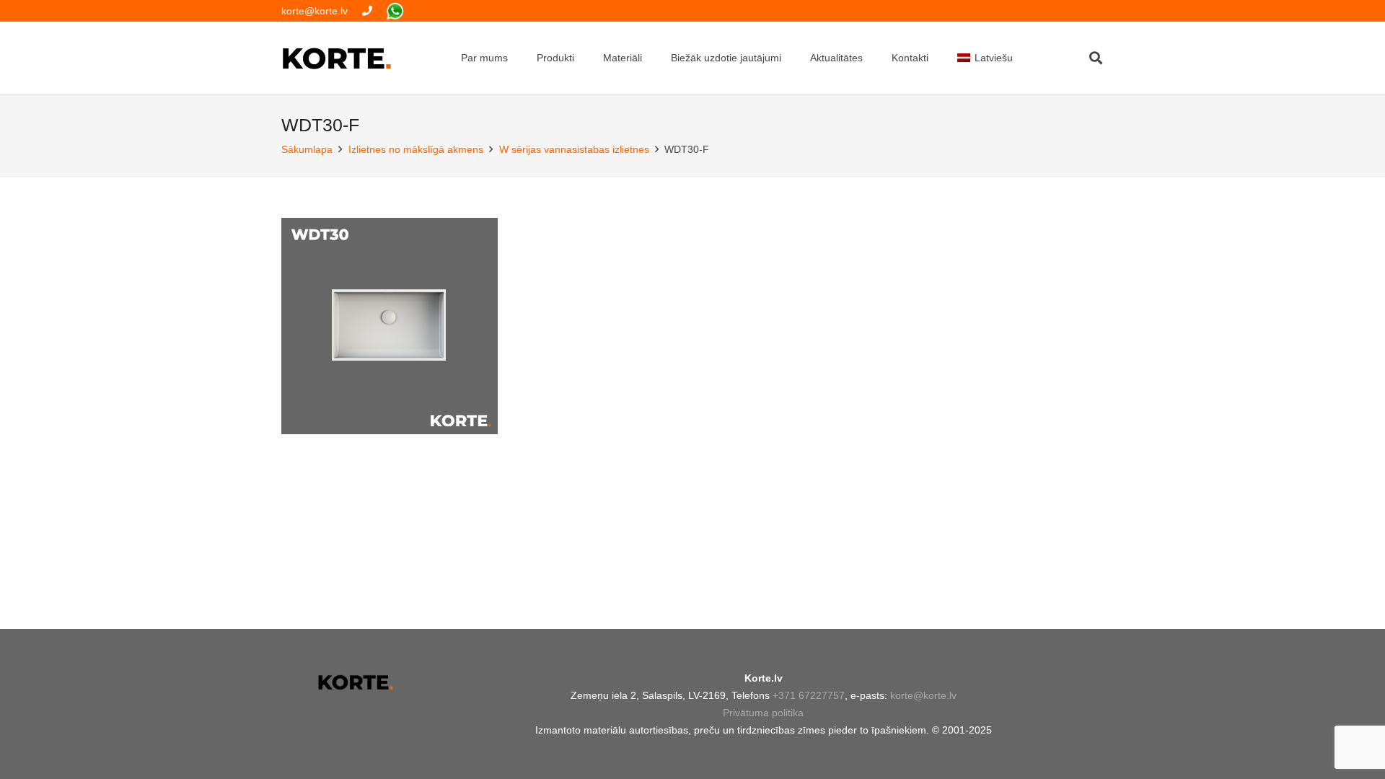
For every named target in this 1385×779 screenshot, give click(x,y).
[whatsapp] (395, 11)
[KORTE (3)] (336, 58)
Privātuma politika (763, 712)
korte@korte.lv (923, 695)
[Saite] (367, 11)
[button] (1095, 57)
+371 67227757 (809, 695)
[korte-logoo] (355, 682)
